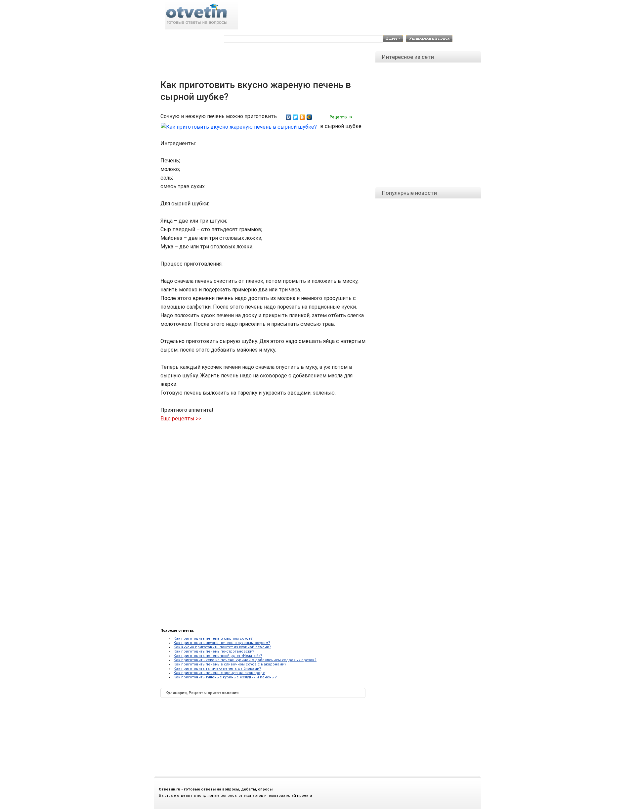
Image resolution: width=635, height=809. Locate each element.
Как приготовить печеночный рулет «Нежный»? (218, 656)
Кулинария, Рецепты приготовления (201, 693)
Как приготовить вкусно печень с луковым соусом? (222, 643)
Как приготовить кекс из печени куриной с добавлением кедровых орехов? (245, 660)
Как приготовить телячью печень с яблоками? (217, 668)
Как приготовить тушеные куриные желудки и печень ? (225, 677)
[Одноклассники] (302, 117)
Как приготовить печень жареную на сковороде (219, 673)
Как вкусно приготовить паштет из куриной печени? (222, 647)
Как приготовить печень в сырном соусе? (213, 638)
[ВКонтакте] (288, 117)
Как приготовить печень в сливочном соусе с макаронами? (230, 664)
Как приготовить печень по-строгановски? (214, 651)
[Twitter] (295, 117)
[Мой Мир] (309, 117)
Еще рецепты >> (180, 418)
